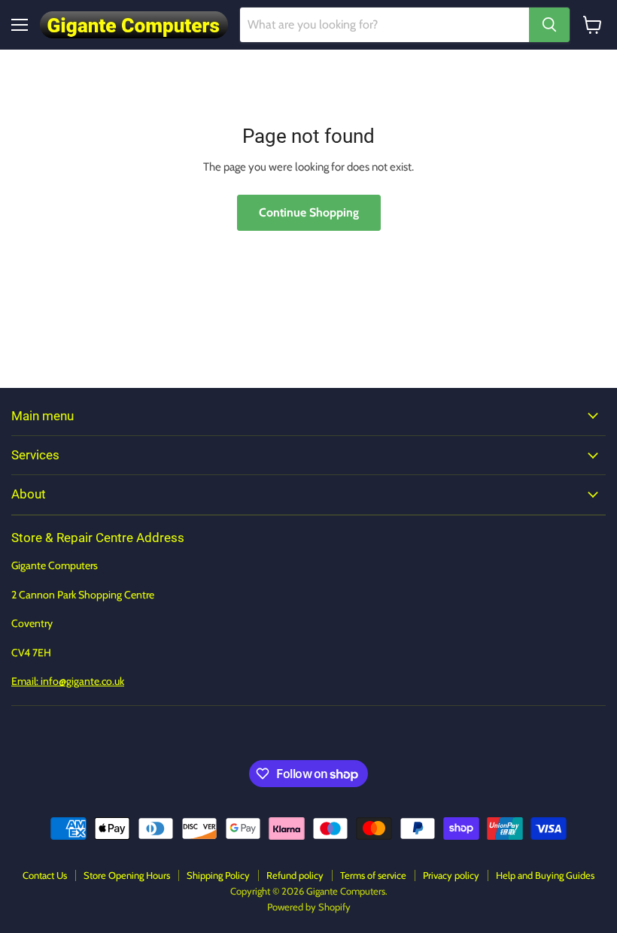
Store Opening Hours (127, 875)
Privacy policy (451, 875)
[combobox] (384, 25)
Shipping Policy (218, 875)
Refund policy (295, 875)
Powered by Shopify (309, 907)
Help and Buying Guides (545, 875)
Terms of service (373, 875)
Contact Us (45, 875)
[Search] (549, 25)
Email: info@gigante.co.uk (67, 681)
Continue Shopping (309, 212)
